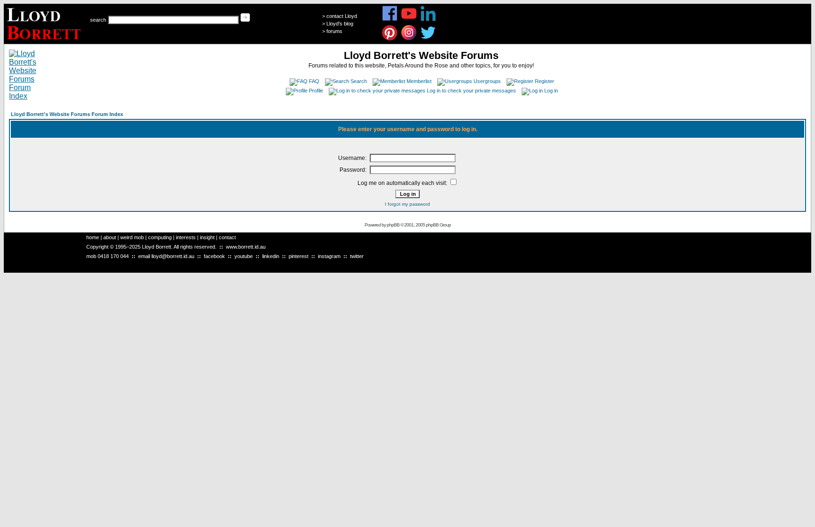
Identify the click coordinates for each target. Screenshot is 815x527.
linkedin (270, 256)
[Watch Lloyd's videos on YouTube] (409, 20)
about (109, 237)
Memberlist (419, 81)
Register (544, 81)
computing (160, 237)
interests (186, 237)
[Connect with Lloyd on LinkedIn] (428, 20)
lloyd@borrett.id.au (172, 256)
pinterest (298, 256)
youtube (243, 256)
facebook (214, 256)
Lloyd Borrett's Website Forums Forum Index (67, 114)
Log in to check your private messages (471, 90)
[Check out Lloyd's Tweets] (428, 39)
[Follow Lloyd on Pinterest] (390, 39)
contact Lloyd (341, 16)
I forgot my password (407, 204)
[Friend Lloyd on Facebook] (390, 20)
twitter (357, 256)
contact (227, 237)
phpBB (393, 224)
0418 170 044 (113, 256)
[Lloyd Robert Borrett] (45, 41)
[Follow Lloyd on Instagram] (409, 39)
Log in (551, 90)
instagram (329, 256)
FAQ (314, 81)
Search (358, 81)
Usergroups (487, 81)
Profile (316, 90)
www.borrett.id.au (246, 247)
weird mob (132, 237)
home (92, 237)
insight (207, 237)
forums (334, 31)
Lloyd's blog (339, 23)
